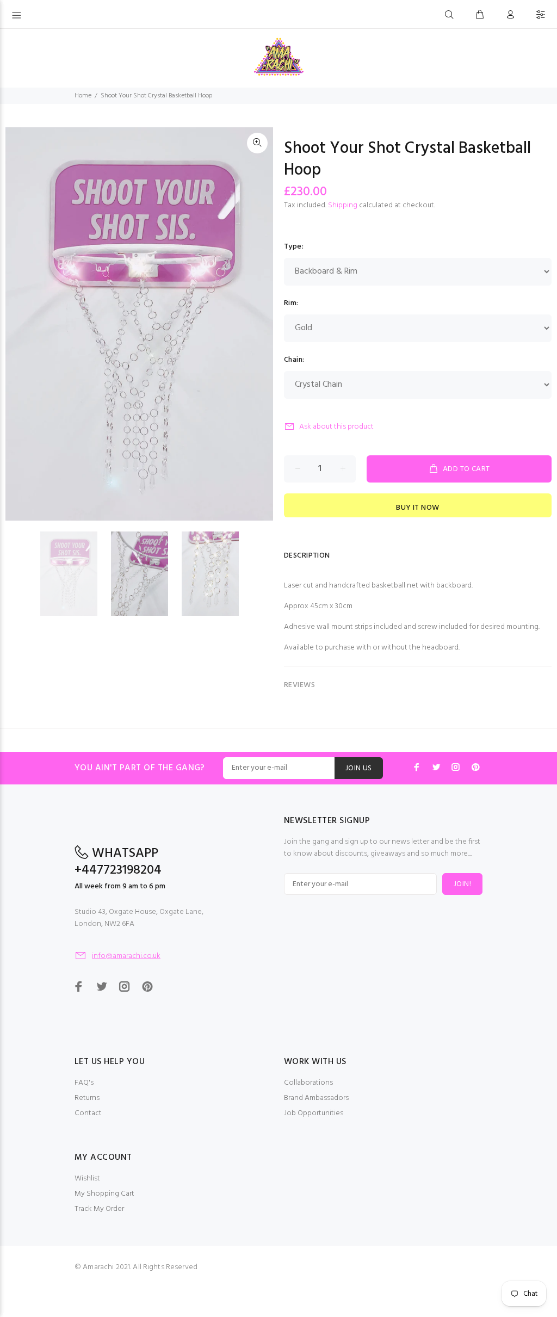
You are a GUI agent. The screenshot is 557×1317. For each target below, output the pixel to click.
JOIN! (462, 884)
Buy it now (417, 508)
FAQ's (84, 1083)
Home (83, 95)
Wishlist (87, 1178)
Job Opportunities (313, 1113)
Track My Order (99, 1209)
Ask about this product (336, 427)
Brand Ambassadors (316, 1098)
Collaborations (308, 1083)
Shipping (342, 205)
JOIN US (358, 768)
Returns (87, 1098)
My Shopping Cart (104, 1194)
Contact (88, 1113)
